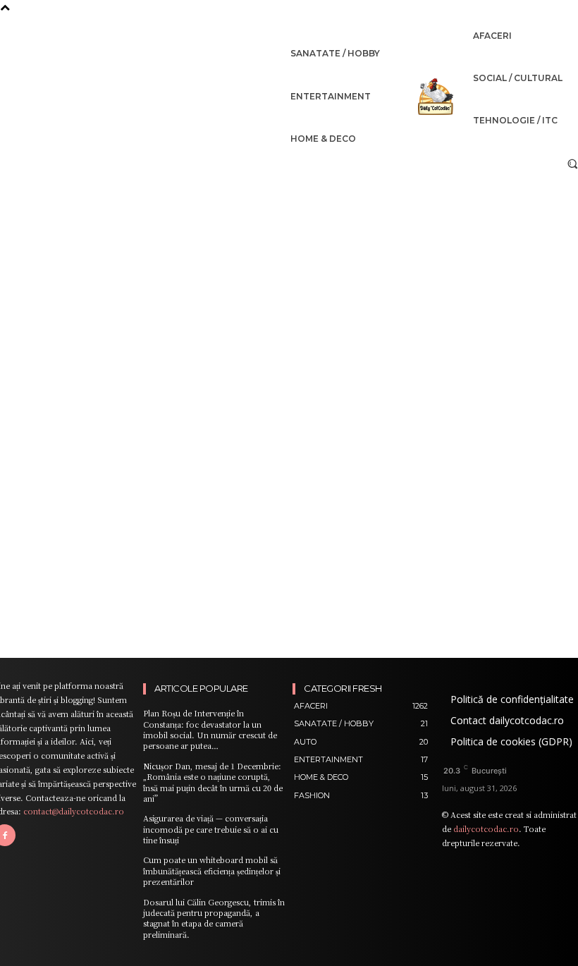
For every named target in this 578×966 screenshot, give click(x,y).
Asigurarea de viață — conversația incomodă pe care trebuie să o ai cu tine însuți (210, 828)
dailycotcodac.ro (486, 828)
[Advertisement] (289, 284)
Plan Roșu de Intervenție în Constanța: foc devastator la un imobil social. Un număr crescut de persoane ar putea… (210, 729)
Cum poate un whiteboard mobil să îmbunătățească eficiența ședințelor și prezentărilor (212, 870)
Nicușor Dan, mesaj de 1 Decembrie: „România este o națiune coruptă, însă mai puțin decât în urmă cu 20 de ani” (213, 782)
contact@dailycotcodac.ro (73, 811)
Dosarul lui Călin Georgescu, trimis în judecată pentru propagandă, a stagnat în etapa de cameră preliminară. (214, 918)
